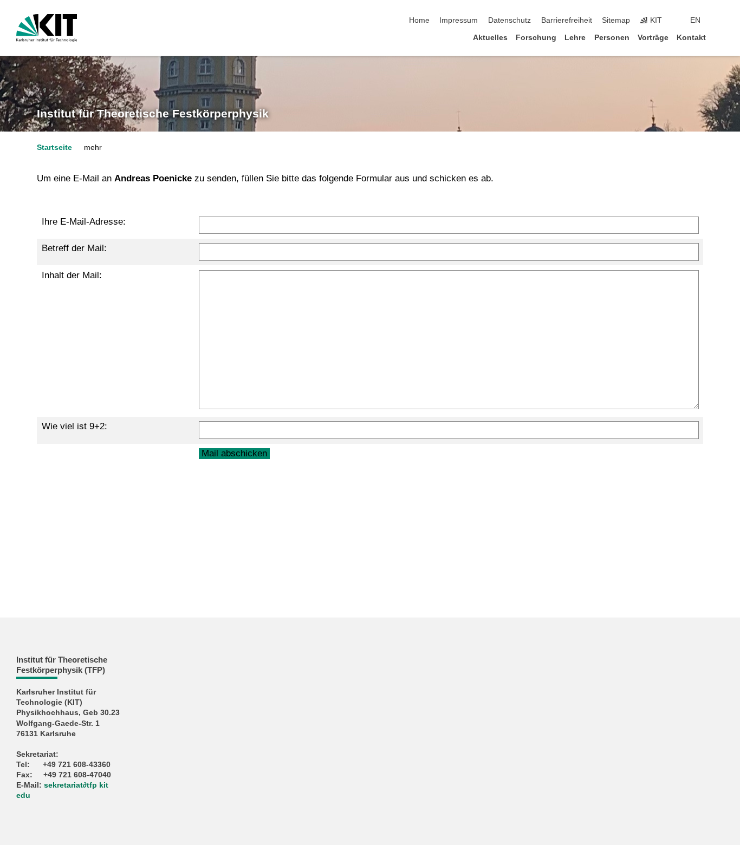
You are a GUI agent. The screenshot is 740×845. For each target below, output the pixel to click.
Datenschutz (509, 20)
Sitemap (616, 20)
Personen (611, 38)
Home (419, 20)
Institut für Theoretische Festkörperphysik (153, 113)
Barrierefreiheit (566, 20)
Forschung (536, 38)
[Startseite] (720, 37)
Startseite (54, 147)
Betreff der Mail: (74, 248)
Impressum (458, 20)
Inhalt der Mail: (72, 275)
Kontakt (691, 38)
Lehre (575, 38)
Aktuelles (490, 38)
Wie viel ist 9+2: (74, 426)
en (695, 20)
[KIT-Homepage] (46, 28)
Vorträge (653, 38)
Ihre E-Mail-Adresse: (84, 222)
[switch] (720, 20)
